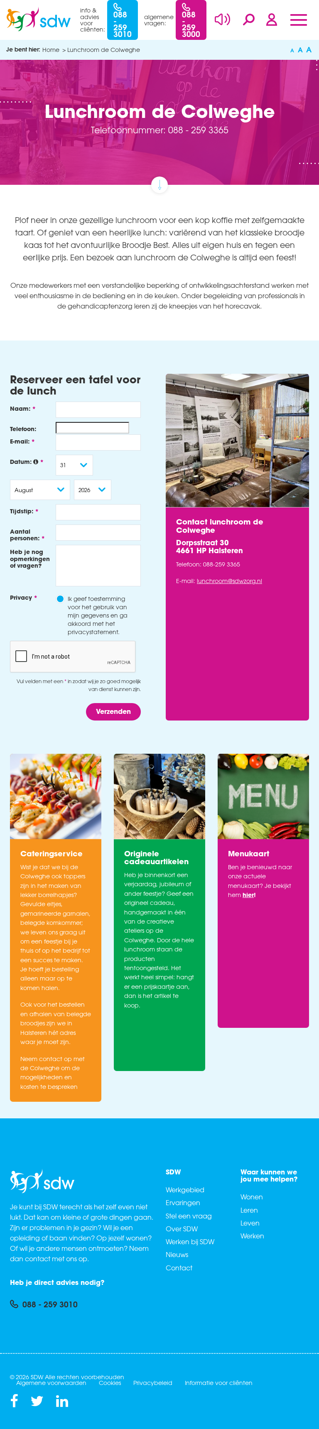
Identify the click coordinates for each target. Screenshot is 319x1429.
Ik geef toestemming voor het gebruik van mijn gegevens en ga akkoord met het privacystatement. (98, 615)
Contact (179, 1268)
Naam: (20, 408)
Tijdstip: (21, 511)
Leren (249, 1210)
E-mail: (19, 441)
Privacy (21, 597)
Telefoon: (23, 429)
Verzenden (113, 711)
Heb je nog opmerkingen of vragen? (30, 558)
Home (50, 49)
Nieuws (177, 1254)
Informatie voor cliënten (219, 1382)
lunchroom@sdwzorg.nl (229, 580)
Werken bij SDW (190, 1242)
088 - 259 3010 (122, 24)
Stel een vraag (189, 1216)
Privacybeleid (152, 1382)
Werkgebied (185, 1190)
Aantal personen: (24, 534)
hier (248, 895)
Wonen (251, 1197)
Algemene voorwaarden (51, 1382)
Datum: (21, 462)
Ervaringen (183, 1203)
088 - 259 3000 (191, 24)
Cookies (110, 1382)
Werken (252, 1236)
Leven (250, 1223)
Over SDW (182, 1229)
